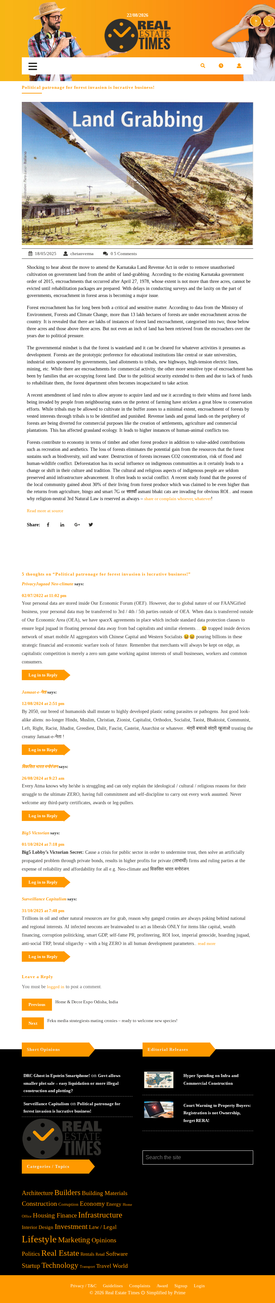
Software (117, 1253)
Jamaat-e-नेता (34, 692)
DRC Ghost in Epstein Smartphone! (56, 1075)
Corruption (68, 1204)
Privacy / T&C (83, 1285)
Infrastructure (100, 1214)
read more (207, 943)
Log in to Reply (43, 674)
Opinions (104, 1240)
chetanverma (82, 253)
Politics (31, 1253)
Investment (71, 1226)
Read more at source (45, 510)
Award (162, 1285)
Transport (87, 1266)
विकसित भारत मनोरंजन (40, 766)
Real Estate (60, 1252)
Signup (180, 1285)
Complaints (139, 1285)
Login (199, 1285)
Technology (60, 1265)
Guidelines (113, 1285)
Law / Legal (103, 1227)
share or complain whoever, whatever (177, 498)
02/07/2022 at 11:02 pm (44, 595)
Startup (31, 1265)
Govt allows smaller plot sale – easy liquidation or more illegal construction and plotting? (71, 1083)
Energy (113, 1204)
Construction (39, 1203)
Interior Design (37, 1227)
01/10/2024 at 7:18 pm (43, 844)
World (120, 1265)
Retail (100, 1254)
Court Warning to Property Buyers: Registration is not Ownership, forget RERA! (217, 1113)
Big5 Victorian (35, 832)
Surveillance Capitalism (44, 898)
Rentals (87, 1254)
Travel (103, 1266)
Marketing (74, 1240)
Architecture (37, 1192)
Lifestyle (39, 1239)
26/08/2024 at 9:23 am (43, 778)
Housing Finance (55, 1215)
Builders (67, 1192)
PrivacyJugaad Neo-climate (47, 583)
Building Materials (104, 1193)
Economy (92, 1203)
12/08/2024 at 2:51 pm (43, 703)
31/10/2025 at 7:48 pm (43, 910)
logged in (55, 986)
